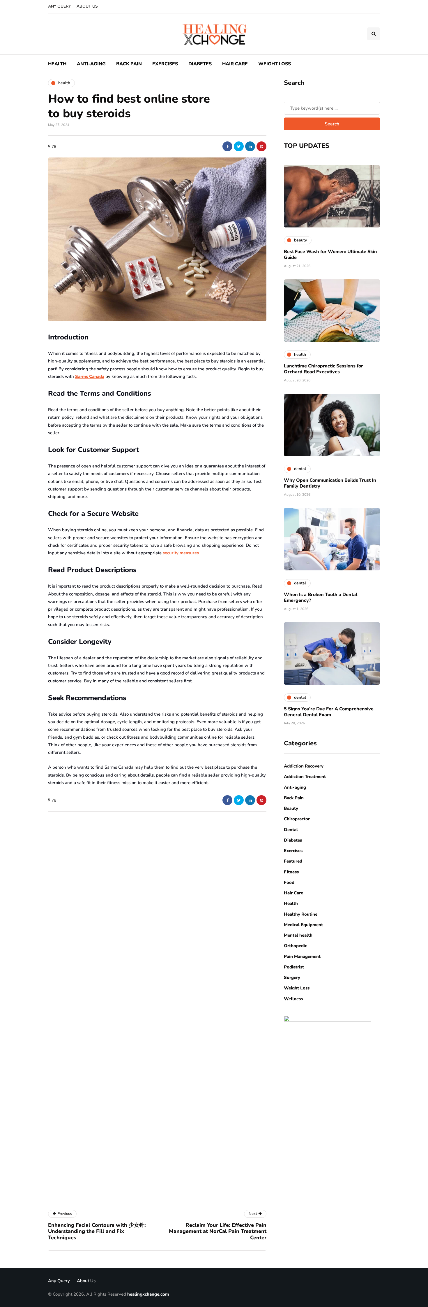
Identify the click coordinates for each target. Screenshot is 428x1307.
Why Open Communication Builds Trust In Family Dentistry (330, 483)
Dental (291, 830)
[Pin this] (261, 146)
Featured (293, 861)
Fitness (291, 872)
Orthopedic (295, 946)
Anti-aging (91, 64)
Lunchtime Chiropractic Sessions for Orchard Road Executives (323, 369)
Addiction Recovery (303, 766)
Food (289, 882)
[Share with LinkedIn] (250, 146)
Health (57, 64)
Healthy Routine (300, 914)
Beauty (291, 808)
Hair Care (235, 64)
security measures (181, 553)
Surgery (292, 977)
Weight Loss (274, 64)
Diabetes (200, 64)
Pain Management (302, 956)
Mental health (298, 935)
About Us (87, 6)
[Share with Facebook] (227, 146)
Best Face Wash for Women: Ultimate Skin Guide (330, 254)
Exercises (165, 64)
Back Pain (129, 64)
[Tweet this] (239, 146)
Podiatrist (294, 967)
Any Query (59, 6)
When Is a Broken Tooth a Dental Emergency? (320, 597)
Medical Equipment (303, 925)
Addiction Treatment (305, 776)
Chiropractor (297, 819)
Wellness (293, 999)
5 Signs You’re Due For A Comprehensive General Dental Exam (329, 712)
